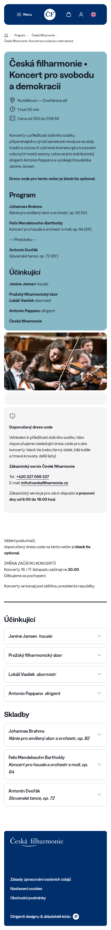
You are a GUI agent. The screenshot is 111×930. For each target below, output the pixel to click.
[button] (55, 636)
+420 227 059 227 (32, 476)
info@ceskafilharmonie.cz (44, 483)
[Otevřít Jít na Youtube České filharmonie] (47, 861)
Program (20, 35)
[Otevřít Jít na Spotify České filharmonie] (58, 861)
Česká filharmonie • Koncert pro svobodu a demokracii (38, 41)
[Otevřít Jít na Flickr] (69, 861)
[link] (24, 14)
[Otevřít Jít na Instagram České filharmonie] (35, 861)
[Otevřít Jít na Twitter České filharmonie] (24, 861)
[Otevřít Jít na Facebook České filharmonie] (12, 861)
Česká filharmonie (43, 35)
